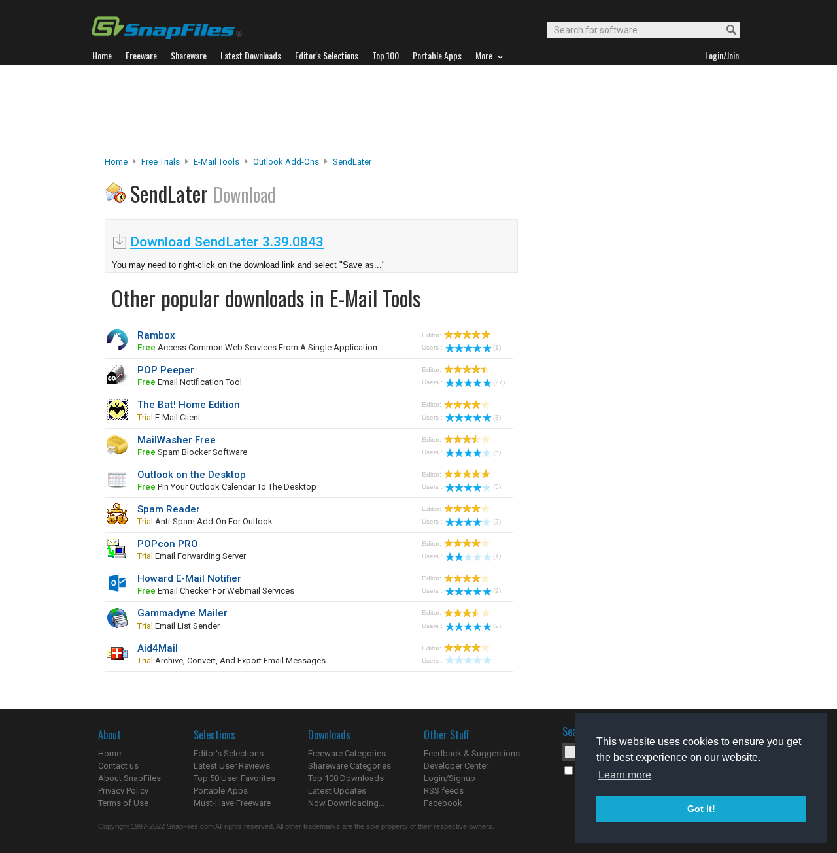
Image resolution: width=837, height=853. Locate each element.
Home (116, 162)
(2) (497, 521)
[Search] (725, 30)
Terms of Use (123, 803)
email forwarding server (191, 556)
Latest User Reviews (232, 766)
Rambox (156, 335)
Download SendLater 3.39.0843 (227, 242)
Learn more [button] (624, 774)
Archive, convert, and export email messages (231, 660)
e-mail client (169, 417)
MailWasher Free (176, 440)
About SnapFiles (129, 778)
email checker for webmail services (215, 590)
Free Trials (160, 162)
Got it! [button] (701, 808)
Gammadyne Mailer (182, 613)
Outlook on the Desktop (191, 474)
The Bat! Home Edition (188, 404)
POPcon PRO (167, 544)
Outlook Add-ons (286, 162)
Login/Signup (449, 778)
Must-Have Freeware (232, 803)
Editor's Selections (229, 753)
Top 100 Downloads (346, 778)
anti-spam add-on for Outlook (205, 521)
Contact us (118, 766)
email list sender (178, 626)
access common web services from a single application (257, 347)
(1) (497, 347)
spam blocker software (192, 452)
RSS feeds (444, 790)
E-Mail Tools (216, 162)
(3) (497, 417)
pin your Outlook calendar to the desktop (226, 487)
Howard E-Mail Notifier (189, 578)
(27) (499, 382)
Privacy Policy (123, 790)
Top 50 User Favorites (234, 778)
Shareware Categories (349, 766)
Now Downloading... (346, 803)
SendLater (352, 162)
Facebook (443, 803)
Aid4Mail (157, 648)
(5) (497, 452)
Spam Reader (168, 509)
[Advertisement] (418, 110)
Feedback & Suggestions (472, 753)
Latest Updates (337, 790)
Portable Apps (221, 790)
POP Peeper (165, 370)
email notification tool (189, 382)
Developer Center (456, 766)
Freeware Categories (347, 753)
